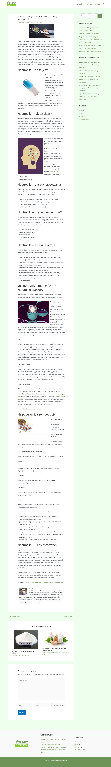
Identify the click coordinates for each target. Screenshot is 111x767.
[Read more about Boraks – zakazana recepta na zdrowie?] (26, 639)
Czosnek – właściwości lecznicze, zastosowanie (54, 649)
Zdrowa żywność (62, 652)
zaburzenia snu (54, 171)
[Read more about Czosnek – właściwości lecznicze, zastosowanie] (56, 638)
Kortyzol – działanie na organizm (89, 33)
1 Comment (15, 655)
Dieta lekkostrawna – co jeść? (32, 409)
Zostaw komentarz (23, 22)
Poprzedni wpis (14, 616)
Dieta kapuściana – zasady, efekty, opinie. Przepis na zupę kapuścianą (90, 79)
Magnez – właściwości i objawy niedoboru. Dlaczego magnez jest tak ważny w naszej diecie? (90, 39)
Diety (80, 113)
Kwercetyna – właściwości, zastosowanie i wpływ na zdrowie (44, 582)
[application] (83, 4)
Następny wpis (68, 616)
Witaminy (33, 22)
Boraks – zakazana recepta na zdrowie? (23, 652)
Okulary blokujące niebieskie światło (90, 51)
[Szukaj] (100, 16)
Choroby (81, 110)
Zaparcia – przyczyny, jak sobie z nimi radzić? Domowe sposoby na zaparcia (91, 64)
